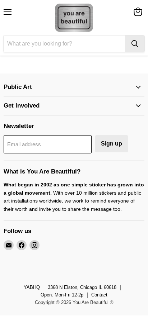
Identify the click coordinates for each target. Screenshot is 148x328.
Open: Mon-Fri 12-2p (62, 295)
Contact (99, 295)
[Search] (134, 43)
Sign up (111, 144)
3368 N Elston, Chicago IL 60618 (82, 287)
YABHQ (32, 287)
